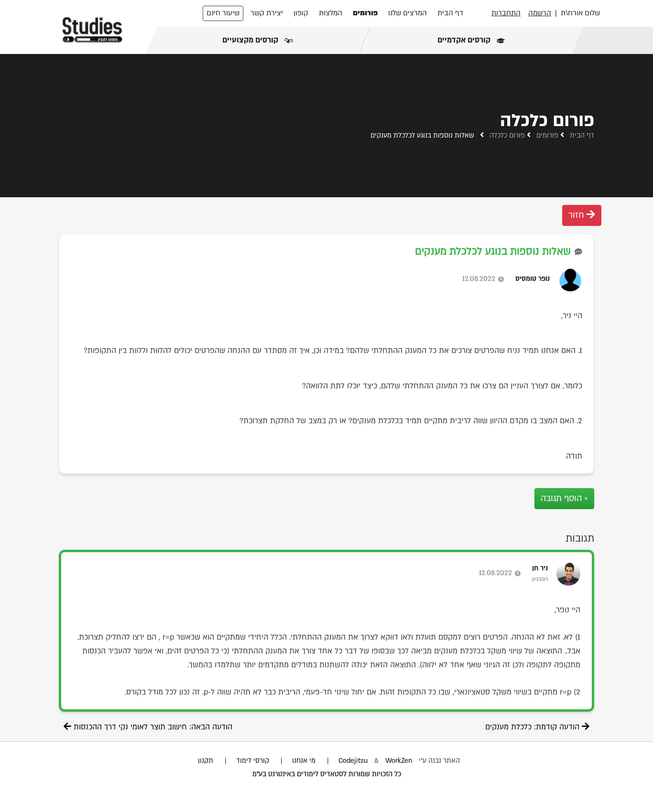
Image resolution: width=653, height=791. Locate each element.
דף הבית (450, 13)
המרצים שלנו (407, 13)
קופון (301, 13)
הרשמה (539, 13)
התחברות (506, 13)
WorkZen (398, 760)
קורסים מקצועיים (251, 40)
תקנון (205, 760)
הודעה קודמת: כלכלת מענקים (533, 727)
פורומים (365, 13)
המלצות (330, 13)
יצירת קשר (266, 13)
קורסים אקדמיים (464, 40)
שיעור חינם (223, 13)
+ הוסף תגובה (564, 498)
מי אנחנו (304, 760)
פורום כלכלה (507, 135)
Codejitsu (354, 760)
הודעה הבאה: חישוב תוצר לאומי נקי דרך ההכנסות (151, 727)
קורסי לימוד (252, 760)
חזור (577, 215)
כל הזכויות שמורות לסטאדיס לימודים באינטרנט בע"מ (326, 774)
